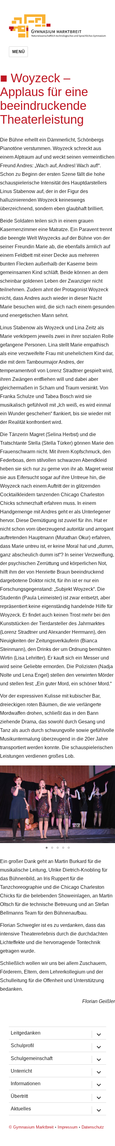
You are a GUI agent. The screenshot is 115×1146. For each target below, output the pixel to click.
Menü (18, 51)
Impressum (68, 1127)
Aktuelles (21, 1108)
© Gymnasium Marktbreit (31, 1127)
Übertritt (19, 1096)
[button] (46, 847)
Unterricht (21, 1071)
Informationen (25, 1083)
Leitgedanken (25, 1033)
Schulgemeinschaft (31, 1058)
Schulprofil (22, 1045)
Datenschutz (93, 1127)
